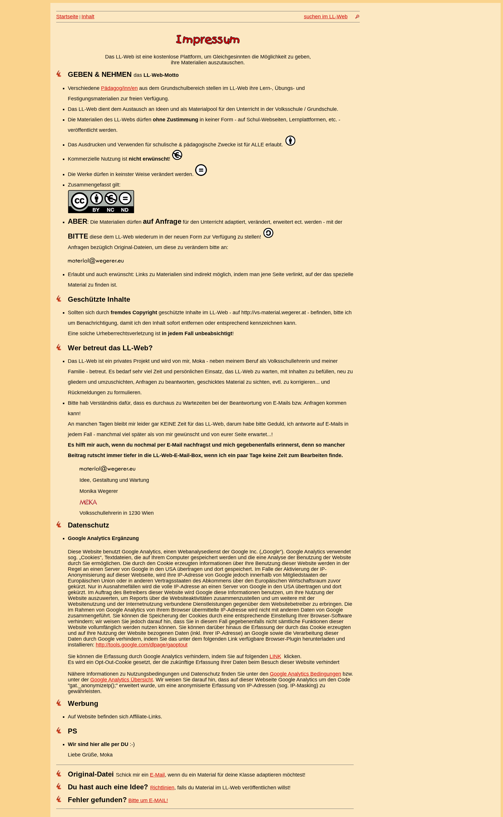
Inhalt (88, 16)
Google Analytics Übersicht (121, 680)
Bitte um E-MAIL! (148, 800)
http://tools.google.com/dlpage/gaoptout (141, 645)
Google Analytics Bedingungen (305, 674)
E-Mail (157, 775)
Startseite (67, 16)
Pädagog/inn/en (119, 88)
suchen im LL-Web (326, 16)
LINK (275, 656)
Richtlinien (162, 788)
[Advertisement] (433, 77)
